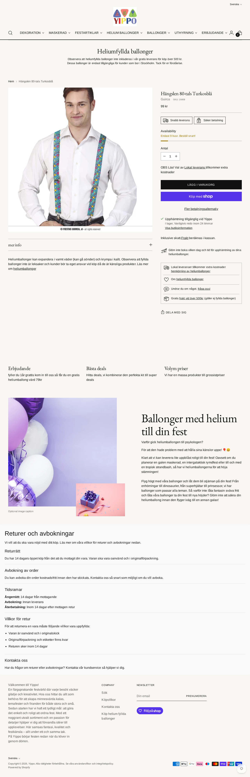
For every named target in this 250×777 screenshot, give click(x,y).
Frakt (184, 238)
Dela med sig (176, 312)
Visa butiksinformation (179, 227)
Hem (11, 81)
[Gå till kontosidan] (231, 33)
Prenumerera (196, 696)
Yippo (32, 763)
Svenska (234, 4)
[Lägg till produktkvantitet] (176, 156)
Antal (164, 148)
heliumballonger (24, 268)
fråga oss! (204, 288)
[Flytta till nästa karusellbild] (238, 344)
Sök (104, 692)
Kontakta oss (111, 706)
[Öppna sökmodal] (10, 33)
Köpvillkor (109, 699)
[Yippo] (125, 16)
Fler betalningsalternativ (201, 209)
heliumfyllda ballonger (190, 279)
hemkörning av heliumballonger (190, 271)
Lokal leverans (195, 167)
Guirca (165, 99)
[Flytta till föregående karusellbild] (229, 344)
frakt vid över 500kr (191, 298)
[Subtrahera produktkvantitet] (164, 156)
